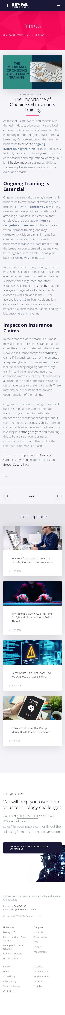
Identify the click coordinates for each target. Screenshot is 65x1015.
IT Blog (6, 971)
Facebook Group (42, 976)
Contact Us (8, 991)
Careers (37, 946)
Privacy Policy (9, 981)
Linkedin (38, 981)
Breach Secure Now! (16, 464)
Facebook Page (41, 971)
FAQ (36, 942)
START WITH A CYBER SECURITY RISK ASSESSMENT (29, 847)
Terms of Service (11, 986)
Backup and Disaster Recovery (13, 947)
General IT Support (12, 953)
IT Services (8, 927)
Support (7, 966)
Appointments (40, 951)
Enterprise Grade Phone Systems (15, 939)
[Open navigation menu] (58, 5)
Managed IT (9, 932)
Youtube (38, 986)
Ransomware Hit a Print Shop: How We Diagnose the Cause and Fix (31, 674)
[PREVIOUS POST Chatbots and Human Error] (7, 496)
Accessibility (9, 976)
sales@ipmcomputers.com (22, 826)
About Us (38, 932)
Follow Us (38, 966)
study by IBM (44, 286)
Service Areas (40, 937)
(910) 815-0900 (27, 816)
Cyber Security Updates (32, 94)
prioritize (27, 144)
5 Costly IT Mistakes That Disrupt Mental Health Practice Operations (31, 730)
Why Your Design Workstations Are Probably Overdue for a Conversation (32, 560)
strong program (31, 432)
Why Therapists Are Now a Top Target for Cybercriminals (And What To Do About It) (32, 617)
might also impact (17, 162)
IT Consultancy (10, 958)
